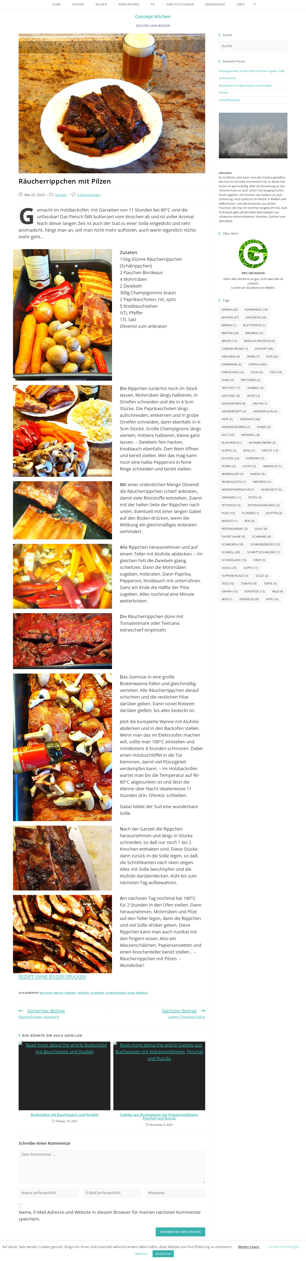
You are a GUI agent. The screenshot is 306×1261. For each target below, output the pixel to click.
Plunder (250, 513)
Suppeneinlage (235, 576)
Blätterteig (254, 325)
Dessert (264, 349)
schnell (231, 552)
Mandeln (272, 466)
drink (253, 356)
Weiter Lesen (248, 1246)
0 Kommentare (88, 195)
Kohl (249, 450)
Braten (58, 992)
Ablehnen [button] (141, 1254)
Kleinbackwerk (262, 443)
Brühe (229, 341)
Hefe (227, 419)
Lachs (249, 466)
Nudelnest (271, 490)
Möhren (83, 992)
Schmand (261, 536)
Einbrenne (232, 364)
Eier (272, 356)
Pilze (228, 513)
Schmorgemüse (116, 992)
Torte (270, 583)
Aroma (230, 310)
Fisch (276, 372)
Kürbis (229, 466)
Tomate (249, 583)
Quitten (274, 513)
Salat (260, 529)
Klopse (229, 450)
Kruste (270, 450)
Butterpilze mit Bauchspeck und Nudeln (65, 1115)
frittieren (250, 380)
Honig (264, 427)
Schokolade (234, 560)
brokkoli (254, 333)
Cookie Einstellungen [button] (283, 1246)
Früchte (231, 388)
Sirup (259, 560)
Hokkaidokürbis (236, 427)
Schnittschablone (263, 552)
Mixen (257, 474)
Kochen (61, 195)
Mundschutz (234, 482)
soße (131, 992)
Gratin (260, 403)
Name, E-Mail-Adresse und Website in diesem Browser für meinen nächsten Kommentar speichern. (110, 1215)
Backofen (45, 992)
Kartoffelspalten (229, 100)
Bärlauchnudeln (259, 341)
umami (230, 591)
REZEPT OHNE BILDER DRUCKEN (52, 976)
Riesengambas (235, 529)
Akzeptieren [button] (163, 1254)
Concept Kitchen (153, 16)
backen (230, 317)
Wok (227, 599)
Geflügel (231, 396)
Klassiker (232, 443)
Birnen (229, 325)
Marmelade (233, 474)
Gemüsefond (234, 403)
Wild (277, 591)
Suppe (251, 568)
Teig (228, 583)
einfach (258, 364)
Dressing (231, 356)
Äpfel (272, 599)
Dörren (223, 93)
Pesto (255, 497)
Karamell (250, 435)
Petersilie (231, 505)
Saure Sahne (233, 536)
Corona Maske (235, 349)
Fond (228, 380)
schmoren (97, 992)
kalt (228, 435)
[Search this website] (253, 46)
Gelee (253, 396)
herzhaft (71, 992)
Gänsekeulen (265, 411)
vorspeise (255, 591)
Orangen (231, 497)
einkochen (233, 372)
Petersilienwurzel (264, 505)
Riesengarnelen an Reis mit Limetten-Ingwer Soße (252, 71)
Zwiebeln (142, 992)
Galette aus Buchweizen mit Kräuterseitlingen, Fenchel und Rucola (159, 1116)
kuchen (230, 458)
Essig (257, 372)
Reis (250, 521)
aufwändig (256, 310)
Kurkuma (255, 458)
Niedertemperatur (238, 490)
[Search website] (254, 4)
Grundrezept (234, 411)
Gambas (255, 388)
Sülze (262, 576)
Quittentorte (227, 78)
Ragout (230, 521)
